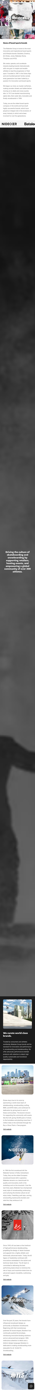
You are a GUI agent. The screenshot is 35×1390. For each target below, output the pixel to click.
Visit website (7, 1129)
